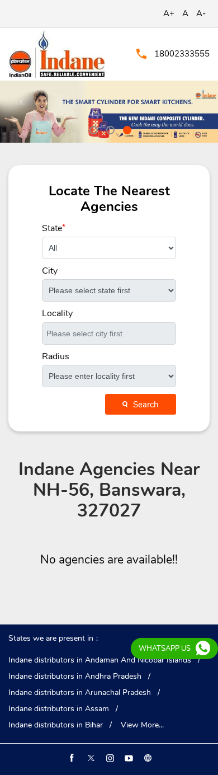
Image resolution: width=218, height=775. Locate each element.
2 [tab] (109, 128)
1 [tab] (92, 128)
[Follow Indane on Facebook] (71, 758)
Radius (55, 356)
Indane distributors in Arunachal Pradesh (79, 692)
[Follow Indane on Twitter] (90, 758)
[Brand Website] (147, 758)
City (50, 271)
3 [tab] (126, 128)
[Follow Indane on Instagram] (109, 758)
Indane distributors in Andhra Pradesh (74, 676)
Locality (57, 313)
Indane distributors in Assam (58, 708)
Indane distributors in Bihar (55, 725)
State (53, 228)
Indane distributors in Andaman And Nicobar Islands (99, 660)
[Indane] (56, 54)
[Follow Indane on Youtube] (128, 758)
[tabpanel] (109, 112)
